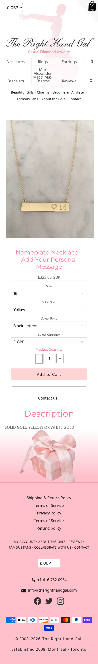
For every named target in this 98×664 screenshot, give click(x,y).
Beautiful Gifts (22, 92)
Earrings (69, 61)
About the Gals (53, 99)
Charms (43, 92)
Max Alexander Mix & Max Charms (42, 75)
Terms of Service (49, 505)
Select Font (49, 318)
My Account (24, 541)
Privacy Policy (49, 513)
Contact (75, 99)
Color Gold (48, 302)
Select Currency (49, 334)
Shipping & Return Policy (49, 497)
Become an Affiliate (69, 92)
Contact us (47, 398)
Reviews (69, 81)
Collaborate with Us (52, 547)
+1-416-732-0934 (52, 579)
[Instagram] (60, 603)
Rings (43, 61)
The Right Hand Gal (61, 638)
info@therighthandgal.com (52, 590)
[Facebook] (37, 603)
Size (49, 286)
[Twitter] (49, 603)
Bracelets (15, 81)
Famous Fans (27, 99)
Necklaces (16, 61)
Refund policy (49, 528)
